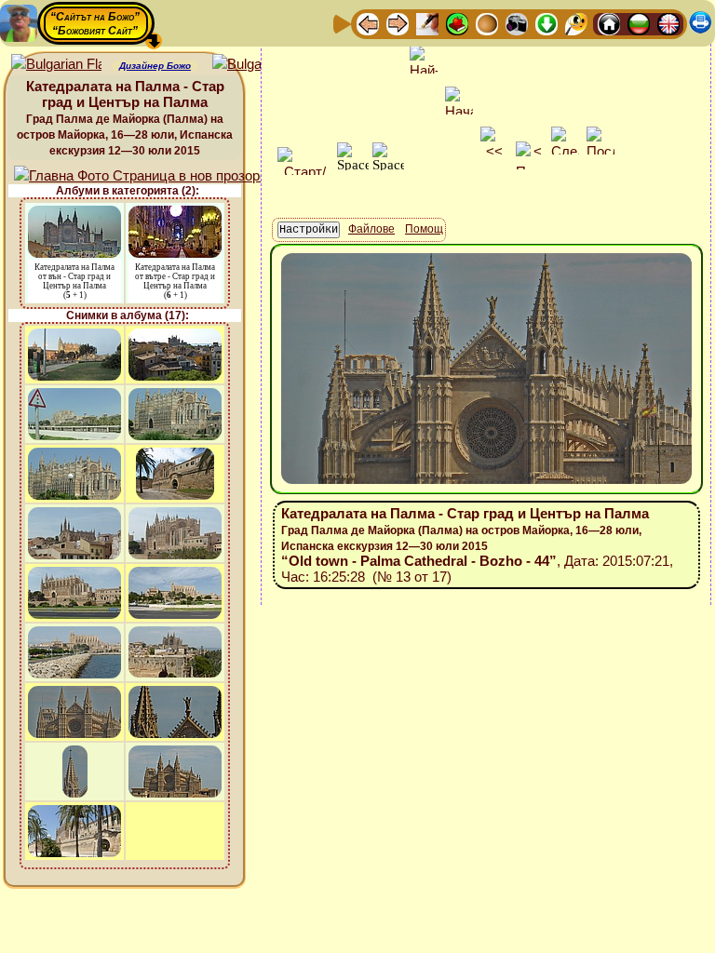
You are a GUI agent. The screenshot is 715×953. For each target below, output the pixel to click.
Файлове (371, 228)
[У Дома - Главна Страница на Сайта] (609, 23)
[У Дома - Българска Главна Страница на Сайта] (638, 23)
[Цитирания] (457, 23)
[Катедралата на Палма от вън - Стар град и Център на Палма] (74, 214)
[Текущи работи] (487, 23)
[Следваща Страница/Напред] (397, 23)
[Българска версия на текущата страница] (257, 65)
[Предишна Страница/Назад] (368, 23)
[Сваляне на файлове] (546, 23)
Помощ (424, 228)
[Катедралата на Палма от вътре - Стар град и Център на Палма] (175, 214)
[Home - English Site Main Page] (668, 23)
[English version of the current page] (56, 65)
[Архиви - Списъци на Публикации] (427, 23)
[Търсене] (576, 23)
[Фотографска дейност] (517, 23)
